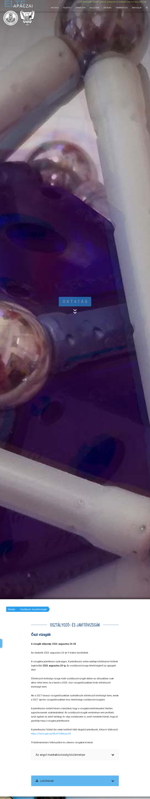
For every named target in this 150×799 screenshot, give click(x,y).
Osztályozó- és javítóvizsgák (33, 609)
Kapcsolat (137, 8)
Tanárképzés (122, 8)
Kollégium (94, 8)
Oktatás (107, 8)
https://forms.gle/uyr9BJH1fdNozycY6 (51, 733)
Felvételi (67, 8)
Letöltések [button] (46, 781)
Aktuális (55, 8)
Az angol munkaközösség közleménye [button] (60, 754)
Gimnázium (80, 8)
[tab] (75, 754)
